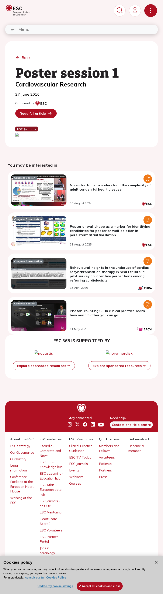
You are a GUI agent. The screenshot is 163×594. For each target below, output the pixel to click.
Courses (75, 483)
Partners (105, 470)
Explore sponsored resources (42, 366)
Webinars (76, 477)
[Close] (156, 562)
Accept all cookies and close (101, 586)
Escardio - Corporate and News (50, 451)
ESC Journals (78, 464)
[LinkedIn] (93, 424)
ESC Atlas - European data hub (51, 490)
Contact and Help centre (131, 425)
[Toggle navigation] (150, 10)
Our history (18, 459)
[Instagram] (70, 424)
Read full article (33, 113)
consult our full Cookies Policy (45, 577)
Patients (105, 464)
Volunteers (107, 457)
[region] (81, 575)
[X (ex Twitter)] (77, 424)
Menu (23, 29)
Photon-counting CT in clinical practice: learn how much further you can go (107, 313)
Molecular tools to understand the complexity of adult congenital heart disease (110, 187)
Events (74, 470)
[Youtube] (101, 425)
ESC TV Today (80, 457)
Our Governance (22, 452)
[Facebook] (85, 424)
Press (103, 477)
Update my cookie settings (55, 586)
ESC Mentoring (51, 512)
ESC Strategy (20, 446)
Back (26, 57)
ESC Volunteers (51, 530)
